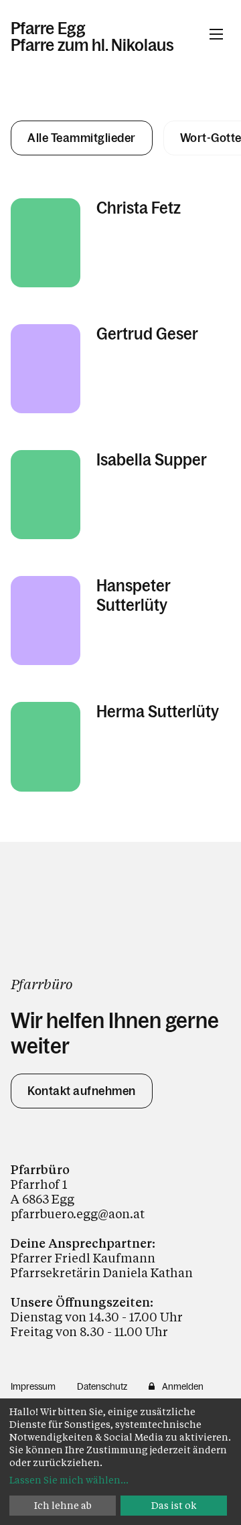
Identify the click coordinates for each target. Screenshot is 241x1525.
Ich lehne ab (63, 1505)
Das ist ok (174, 1505)
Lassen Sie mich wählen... (69, 1479)
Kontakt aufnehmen (81, 1091)
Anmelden (183, 1386)
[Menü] (216, 34)
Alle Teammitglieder (81, 138)
